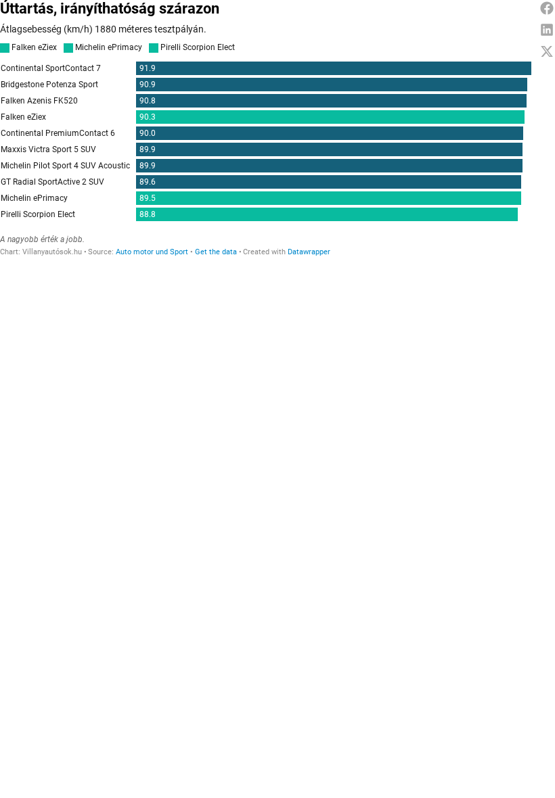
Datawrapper (309, 252)
